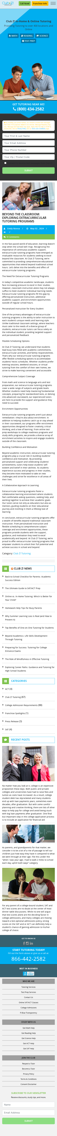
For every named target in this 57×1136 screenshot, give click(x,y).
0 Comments (12, 236)
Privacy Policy (22, 128)
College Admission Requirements (21, 705)
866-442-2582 (28, 958)
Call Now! (24, 3)
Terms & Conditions (29, 1079)
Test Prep (29, 40)
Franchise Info (40, 3)
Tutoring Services (28, 987)
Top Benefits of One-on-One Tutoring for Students (29, 627)
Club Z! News (23, 568)
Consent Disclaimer (29, 1084)
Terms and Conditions (38, 128)
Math (14, 35)
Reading (28, 35)
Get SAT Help (28, 1048)
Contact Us (28, 997)
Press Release (12, 721)
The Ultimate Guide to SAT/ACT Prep (23, 588)
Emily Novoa (13, 228)
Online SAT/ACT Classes (28, 1002)
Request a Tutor (28, 1063)
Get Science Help (29, 1038)
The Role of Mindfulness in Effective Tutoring (27, 659)
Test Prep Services (28, 992)
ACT (7, 689)
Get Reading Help (28, 1033)
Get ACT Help (28, 1043)
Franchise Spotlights (15, 713)
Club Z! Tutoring (22, 553)
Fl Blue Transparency (28, 1013)
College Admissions (29, 1007)
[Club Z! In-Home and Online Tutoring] (7, 3)
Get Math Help (28, 1028)
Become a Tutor (28, 1069)
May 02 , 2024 (37, 228)
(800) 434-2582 (30, 109)
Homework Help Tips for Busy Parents (23, 608)
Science (43, 35)
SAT (7, 729)
